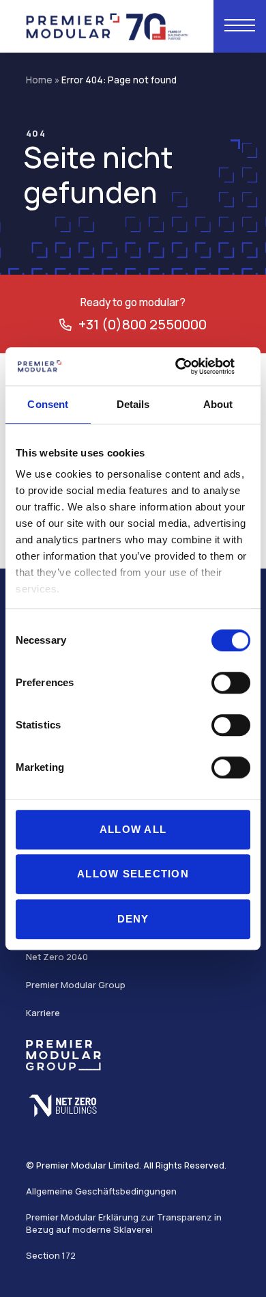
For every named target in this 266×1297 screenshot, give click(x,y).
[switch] (230, 683)
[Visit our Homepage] (108, 25)
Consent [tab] (47, 404)
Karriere (43, 1013)
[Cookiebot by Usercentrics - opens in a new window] (191, 366)
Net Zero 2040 (57, 957)
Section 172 (51, 1255)
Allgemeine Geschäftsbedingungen (101, 1191)
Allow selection (133, 873)
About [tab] (218, 404)
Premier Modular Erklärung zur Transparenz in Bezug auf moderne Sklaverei (124, 1223)
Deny (133, 919)
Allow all (133, 829)
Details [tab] (133, 404)
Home (39, 80)
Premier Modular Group (75, 985)
